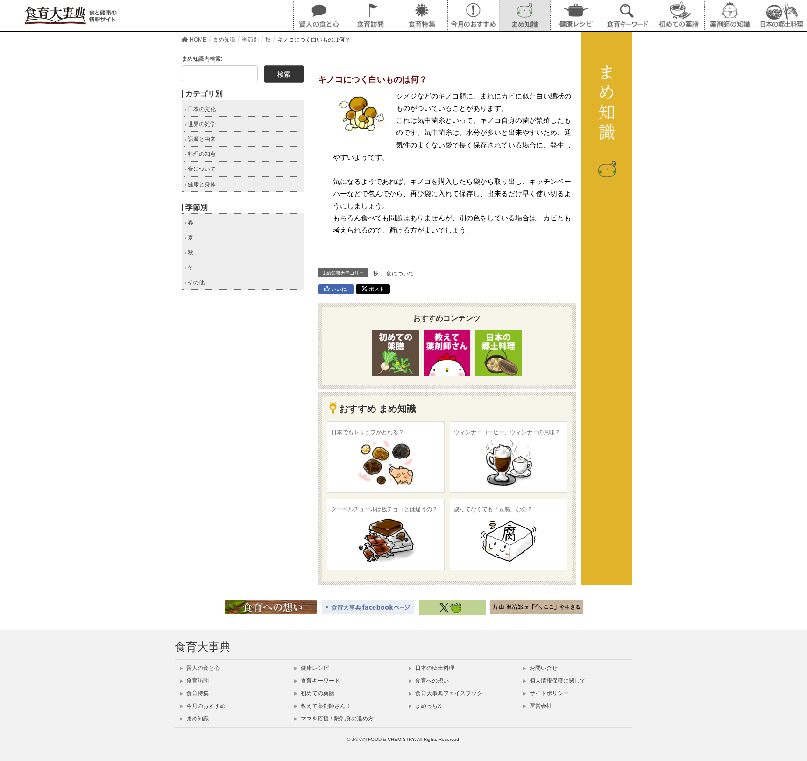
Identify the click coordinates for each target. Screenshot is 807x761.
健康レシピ (314, 668)
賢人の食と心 (202, 668)
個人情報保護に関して (557, 680)
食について (400, 273)
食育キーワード (319, 680)
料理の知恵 (201, 154)
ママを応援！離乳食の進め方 (336, 718)
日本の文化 (201, 109)
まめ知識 (197, 718)
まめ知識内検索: (202, 59)
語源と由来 (201, 139)
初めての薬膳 (316, 693)
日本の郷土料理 (434, 668)
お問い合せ (543, 668)
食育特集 (197, 693)
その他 (195, 282)
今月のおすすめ (205, 706)
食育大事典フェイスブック (448, 693)
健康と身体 (201, 184)
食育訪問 (197, 680)
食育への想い (431, 680)
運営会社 (540, 706)
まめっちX (427, 706)
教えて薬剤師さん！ (325, 706)
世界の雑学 (201, 124)
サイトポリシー (548, 693)
